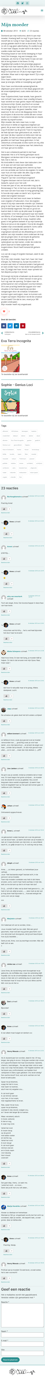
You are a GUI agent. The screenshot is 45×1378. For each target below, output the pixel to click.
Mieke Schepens (14, 651)
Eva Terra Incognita (17, 440)
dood (38, 436)
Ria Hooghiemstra (14, 497)
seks (13, 468)
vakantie (13, 472)
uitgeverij (33, 468)
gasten (29, 440)
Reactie (5, 1302)
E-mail (4, 1340)
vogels (5, 477)
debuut (15, 436)
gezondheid (17, 445)
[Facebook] (18, 3)
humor (19, 449)
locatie (12, 454)
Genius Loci (6, 445)
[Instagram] (27, 3)
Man (26, 454)
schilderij (30, 463)
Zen (20, 477)
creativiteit (6, 436)
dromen (5, 440)
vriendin (13, 477)
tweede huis (23, 468)
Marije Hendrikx (13, 1206)
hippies (27, 445)
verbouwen (22, 472)
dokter (31, 436)
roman (21, 463)
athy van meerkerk (14, 596)
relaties (13, 463)
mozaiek (5, 459)
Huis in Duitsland (8, 449)
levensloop (35, 449)
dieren (23, 436)
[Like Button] (4, 311)
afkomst (5, 431)
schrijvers (6, 468)
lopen (19, 454)
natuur (14, 459)
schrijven (39, 463)
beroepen (25, 431)
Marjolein (11, 919)
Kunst (26, 449)
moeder (33, 454)
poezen (32, 459)
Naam (4, 1331)
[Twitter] (22, 3)
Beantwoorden (5, 513)
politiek (5, 463)
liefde (4, 454)
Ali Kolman (14, 431)
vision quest (34, 472)
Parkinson (23, 459)
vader (4, 472)
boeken (34, 431)
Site (2, 1350)
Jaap (9, 709)
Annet (9, 546)
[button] (42, 10)
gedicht (37, 440)
